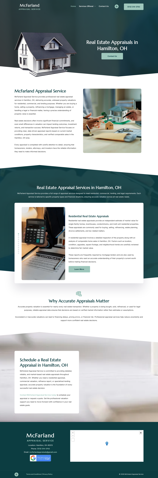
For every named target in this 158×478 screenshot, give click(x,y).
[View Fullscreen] (72, 439)
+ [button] (72, 432)
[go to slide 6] (18, 243)
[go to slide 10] (18, 251)
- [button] (72, 435)
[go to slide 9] (18, 249)
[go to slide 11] (18, 253)
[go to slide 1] (18, 233)
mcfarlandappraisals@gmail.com (43, 452)
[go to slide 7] (18, 245)
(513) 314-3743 (43, 449)
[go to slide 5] (18, 241)
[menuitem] (73, 6)
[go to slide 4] (18, 239)
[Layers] (140, 432)
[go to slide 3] (18, 237)
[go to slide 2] (18, 235)
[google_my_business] (117, 7)
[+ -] (106, 446)
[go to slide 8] (18, 247)
